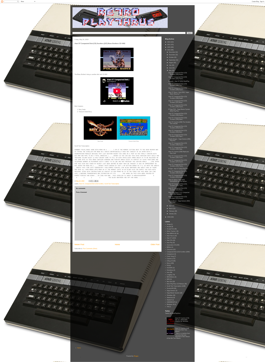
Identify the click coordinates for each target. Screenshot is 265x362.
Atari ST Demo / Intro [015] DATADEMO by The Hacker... (178, 180)
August (171, 62)
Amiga (169, 224)
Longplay (169, 274)
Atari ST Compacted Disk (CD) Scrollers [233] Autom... (177, 127)
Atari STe (169, 240)
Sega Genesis (171, 290)
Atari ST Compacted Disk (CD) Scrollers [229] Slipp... (177, 148)
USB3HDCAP (171, 302)
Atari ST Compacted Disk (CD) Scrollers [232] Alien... (177, 131)
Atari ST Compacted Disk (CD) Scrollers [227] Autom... (177, 161)
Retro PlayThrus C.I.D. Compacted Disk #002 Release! (178, 193)
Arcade (169, 226)
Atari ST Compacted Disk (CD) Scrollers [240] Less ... (177, 84)
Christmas (170, 249)
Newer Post (79, 244)
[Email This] (90, 181)
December (172, 52)
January (171, 213)
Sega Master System (173, 293)
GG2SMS (170, 267)
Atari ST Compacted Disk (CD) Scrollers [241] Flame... (177, 77)
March (171, 208)
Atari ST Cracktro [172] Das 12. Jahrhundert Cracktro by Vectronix (182, 319)
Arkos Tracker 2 (171, 231)
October (171, 57)
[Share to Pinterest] (97, 181)
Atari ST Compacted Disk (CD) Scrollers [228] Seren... (177, 156)
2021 (169, 44)
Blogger (136, 356)
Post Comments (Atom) (90, 248)
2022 (169, 42)
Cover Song (170, 256)
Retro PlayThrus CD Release (175, 284)
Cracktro (169, 258)
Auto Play (170, 242)
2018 (169, 217)
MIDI (168, 279)
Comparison (170, 254)
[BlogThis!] (92, 181)
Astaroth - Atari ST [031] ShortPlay (178, 81)
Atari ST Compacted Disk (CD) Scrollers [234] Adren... (177, 118)
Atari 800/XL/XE (171, 233)
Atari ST (81, 184)
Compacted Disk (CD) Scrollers (94, 184)
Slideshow (170, 297)
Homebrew (170, 270)
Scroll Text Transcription (111, 184)
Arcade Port (170, 229)
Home (117, 244)
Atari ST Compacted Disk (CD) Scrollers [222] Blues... (177, 189)
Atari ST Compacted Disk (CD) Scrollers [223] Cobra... (177, 184)
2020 (169, 47)
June (170, 68)
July (170, 65)
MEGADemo (170, 277)
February (172, 211)
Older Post (155, 244)
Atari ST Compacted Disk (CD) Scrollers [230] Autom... (177, 144)
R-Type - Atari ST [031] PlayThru (178, 168)
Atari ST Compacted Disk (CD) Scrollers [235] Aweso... (177, 114)
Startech (169, 300)
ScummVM (170, 288)
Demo (168, 263)
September (172, 60)
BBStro (169, 247)
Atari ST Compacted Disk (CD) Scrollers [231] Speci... (177, 135)
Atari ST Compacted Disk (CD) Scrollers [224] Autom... (177, 176)
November (172, 55)
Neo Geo (169, 281)
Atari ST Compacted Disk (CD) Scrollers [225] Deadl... (177, 172)
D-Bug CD (170, 261)
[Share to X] (94, 181)
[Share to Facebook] (96, 181)
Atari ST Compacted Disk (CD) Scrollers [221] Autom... (177, 197)
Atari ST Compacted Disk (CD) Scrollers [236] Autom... (177, 105)
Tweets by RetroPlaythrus (173, 313)
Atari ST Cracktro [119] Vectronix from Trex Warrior (182, 330)
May (170, 70)
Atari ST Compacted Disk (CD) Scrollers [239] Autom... (177, 88)
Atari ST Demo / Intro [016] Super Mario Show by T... (178, 93)
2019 (169, 50)
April (170, 206)
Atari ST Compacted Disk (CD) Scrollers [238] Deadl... (177, 97)
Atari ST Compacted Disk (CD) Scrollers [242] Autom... (177, 73)
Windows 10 (170, 304)
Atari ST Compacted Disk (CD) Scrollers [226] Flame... (177, 165)
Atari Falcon (170, 236)
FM (168, 265)
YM (168, 306)
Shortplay (169, 295)
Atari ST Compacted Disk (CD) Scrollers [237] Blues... (177, 101)
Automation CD (171, 245)
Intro (168, 272)
